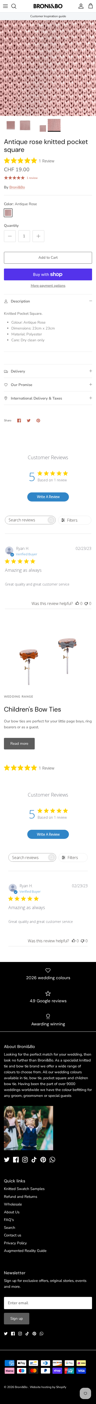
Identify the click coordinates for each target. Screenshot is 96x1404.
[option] (48, 68)
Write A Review (48, 496)
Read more (19, 743)
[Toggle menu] (5, 6)
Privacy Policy (15, 1243)
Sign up (16, 1318)
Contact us (12, 1235)
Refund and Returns (20, 1196)
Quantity (11, 225)
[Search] (16, 6)
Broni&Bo (17, 187)
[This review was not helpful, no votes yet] (86, 603)
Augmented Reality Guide (25, 1250)
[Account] (79, 6)
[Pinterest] (43, 1159)
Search (9, 1227)
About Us (11, 1212)
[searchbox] (26, 520)
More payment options (48, 286)
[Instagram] (25, 1159)
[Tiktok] (34, 1159)
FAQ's (9, 1219)
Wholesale (13, 1204)
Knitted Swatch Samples (24, 1188)
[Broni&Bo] (48, 6)
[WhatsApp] (52, 1159)
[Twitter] (7, 1159)
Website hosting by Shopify (48, 1387)
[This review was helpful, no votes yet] (77, 603)
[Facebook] (16, 1159)
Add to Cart (48, 257)
